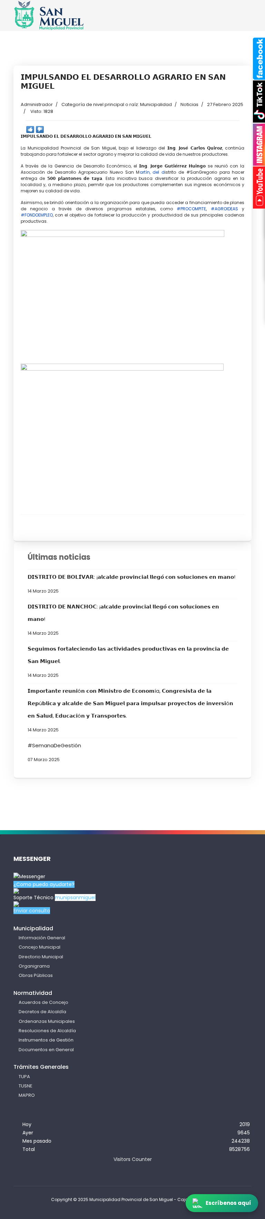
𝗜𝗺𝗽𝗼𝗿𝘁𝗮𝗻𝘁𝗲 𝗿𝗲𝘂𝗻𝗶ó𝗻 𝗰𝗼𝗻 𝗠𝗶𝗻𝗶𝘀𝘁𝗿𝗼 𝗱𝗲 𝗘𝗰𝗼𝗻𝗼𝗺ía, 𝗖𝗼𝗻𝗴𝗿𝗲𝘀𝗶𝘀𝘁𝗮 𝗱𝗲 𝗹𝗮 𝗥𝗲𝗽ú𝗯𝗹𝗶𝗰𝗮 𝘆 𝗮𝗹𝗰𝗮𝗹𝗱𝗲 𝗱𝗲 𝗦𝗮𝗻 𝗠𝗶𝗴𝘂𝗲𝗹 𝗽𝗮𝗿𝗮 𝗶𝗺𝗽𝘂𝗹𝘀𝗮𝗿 (130, 710)
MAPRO (27, 1095)
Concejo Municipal (39, 947)
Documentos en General (46, 1049)
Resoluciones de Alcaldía (47, 1030)
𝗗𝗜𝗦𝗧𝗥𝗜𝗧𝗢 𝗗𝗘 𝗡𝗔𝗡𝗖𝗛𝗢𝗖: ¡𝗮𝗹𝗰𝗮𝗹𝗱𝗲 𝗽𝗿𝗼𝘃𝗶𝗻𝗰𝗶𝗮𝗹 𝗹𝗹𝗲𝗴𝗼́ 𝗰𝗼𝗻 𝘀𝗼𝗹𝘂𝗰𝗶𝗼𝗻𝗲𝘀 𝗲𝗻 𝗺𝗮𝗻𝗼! (123, 619)
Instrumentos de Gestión (46, 1040)
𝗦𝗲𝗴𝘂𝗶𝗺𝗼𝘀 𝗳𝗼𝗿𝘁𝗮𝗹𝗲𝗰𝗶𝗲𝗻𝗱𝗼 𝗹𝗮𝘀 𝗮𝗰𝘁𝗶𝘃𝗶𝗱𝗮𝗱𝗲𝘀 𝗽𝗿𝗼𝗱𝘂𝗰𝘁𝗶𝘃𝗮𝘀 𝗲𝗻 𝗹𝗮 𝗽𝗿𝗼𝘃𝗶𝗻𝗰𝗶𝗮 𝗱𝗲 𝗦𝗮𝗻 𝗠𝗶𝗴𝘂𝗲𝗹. (128, 661)
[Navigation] (238, 21)
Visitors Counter (133, 1159)
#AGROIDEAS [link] (224, 209)
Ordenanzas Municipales (47, 1021)
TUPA (24, 1076)
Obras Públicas (36, 975)
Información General (42, 937)
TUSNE (25, 1086)
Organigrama (34, 966)
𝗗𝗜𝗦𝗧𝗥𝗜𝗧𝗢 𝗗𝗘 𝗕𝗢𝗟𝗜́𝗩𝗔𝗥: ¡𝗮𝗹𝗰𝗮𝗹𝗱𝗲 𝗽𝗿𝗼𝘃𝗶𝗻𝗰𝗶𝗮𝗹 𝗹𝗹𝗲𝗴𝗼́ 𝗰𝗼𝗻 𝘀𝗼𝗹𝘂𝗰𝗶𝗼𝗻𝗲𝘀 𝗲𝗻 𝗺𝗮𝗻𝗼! (131, 583)
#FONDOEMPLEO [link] (37, 215)
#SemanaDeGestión (54, 752)
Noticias (189, 104)
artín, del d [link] (152, 172)
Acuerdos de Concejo (43, 1002)
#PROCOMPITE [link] (191, 209)
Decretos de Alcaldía (42, 1011)
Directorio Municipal (41, 956)
